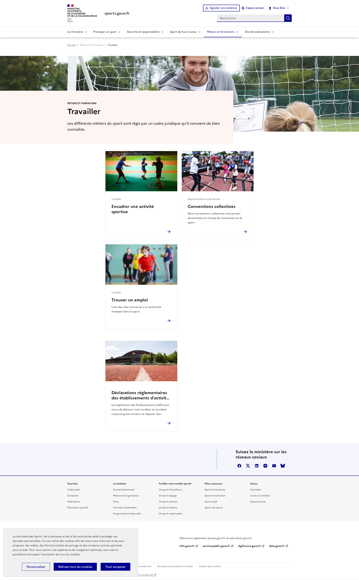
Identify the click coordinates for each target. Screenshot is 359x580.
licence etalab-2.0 (143, 575)
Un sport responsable (170, 513)
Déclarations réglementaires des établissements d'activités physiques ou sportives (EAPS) (141, 395)
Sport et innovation (215, 495)
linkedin (256, 465)
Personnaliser (36, 566)
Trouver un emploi (129, 300)
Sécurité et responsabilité (143, 32)
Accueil (71, 45)
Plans (116, 501)
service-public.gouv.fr (216, 546)
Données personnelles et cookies (175, 566)
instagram (265, 465)
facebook (239, 465)
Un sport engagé (168, 495)
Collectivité (73, 489)
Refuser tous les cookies (75, 566)
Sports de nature (214, 507)
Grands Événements (123, 489)
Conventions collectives (211, 206)
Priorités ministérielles (124, 507)
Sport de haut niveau (183, 32)
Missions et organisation (126, 495)
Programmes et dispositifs (127, 513)
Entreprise (72, 495)
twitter (248, 465)
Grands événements (257, 32)
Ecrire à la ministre (260, 495)
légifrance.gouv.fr (249, 546)
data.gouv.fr (277, 546)
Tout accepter (115, 566)
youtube (274, 465)
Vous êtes (279, 8)
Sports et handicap (215, 489)
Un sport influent (168, 507)
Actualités (255, 489)
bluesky (282, 465)
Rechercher (288, 18)
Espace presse (255, 8)
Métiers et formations (220, 32)
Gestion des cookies (210, 566)
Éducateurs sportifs (77, 507)
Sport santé (211, 501)
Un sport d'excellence (170, 489)
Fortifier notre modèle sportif (175, 483)
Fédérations (73, 501)
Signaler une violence (223, 8)
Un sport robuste (168, 501)
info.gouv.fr (187, 546)
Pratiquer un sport (104, 32)
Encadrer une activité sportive (132, 209)
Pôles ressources (213, 483)
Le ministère (75, 32)
